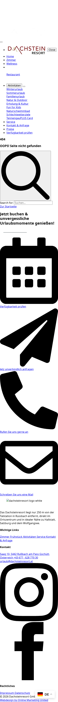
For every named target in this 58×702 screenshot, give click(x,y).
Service (10, 122)
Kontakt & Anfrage (17, 125)
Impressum (7, 693)
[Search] (25, 176)
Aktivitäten (14, 85)
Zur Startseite (8, 206)
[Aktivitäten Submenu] (24, 86)
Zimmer (11, 60)
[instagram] (29, 620)
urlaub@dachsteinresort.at (16, 561)
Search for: (6, 203)
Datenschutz (22, 693)
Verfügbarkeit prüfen (19, 132)
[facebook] (29, 679)
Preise (10, 129)
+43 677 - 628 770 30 (26, 557)
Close (52, 50)
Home (10, 56)
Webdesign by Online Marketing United (24, 700)
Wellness (11, 63)
